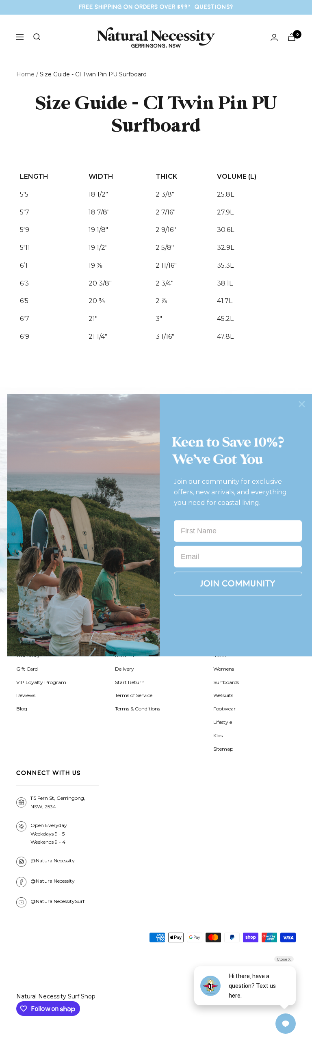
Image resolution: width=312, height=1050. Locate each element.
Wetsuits (223, 695)
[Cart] (292, 37)
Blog (21, 709)
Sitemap (223, 749)
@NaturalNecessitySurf (57, 901)
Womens (223, 669)
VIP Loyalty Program (41, 682)
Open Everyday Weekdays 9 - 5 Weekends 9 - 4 (48, 833)
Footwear (224, 709)
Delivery (124, 669)
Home (25, 74)
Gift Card (27, 669)
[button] (238, 584)
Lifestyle (222, 722)
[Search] (37, 37)
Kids (218, 735)
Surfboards (226, 682)
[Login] (274, 37)
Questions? (214, 7)
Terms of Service (133, 695)
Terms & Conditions (137, 709)
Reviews (25, 695)
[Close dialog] (302, 404)
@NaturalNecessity (52, 860)
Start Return (130, 682)
